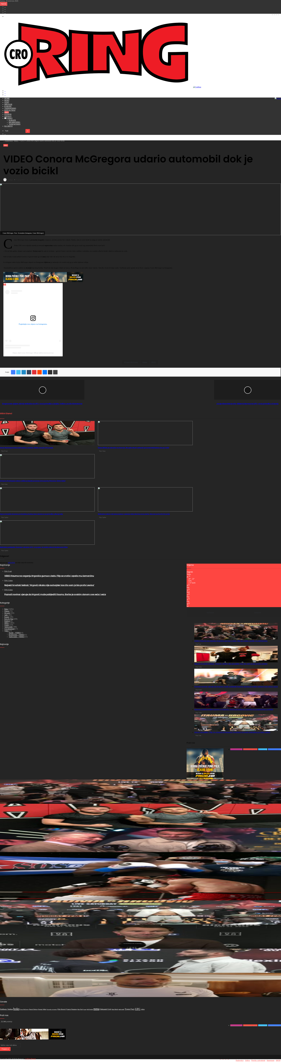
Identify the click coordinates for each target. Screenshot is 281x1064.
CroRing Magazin (30, 1058)
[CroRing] (100, 87)
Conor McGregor (24, 1009)
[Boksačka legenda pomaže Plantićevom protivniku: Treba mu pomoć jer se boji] (140, 888)
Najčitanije (210, 612)
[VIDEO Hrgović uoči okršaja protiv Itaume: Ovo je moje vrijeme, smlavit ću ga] (140, 961)
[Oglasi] (278, 98)
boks (16, 1009)
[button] (236, 631)
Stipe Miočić (115, 1009)
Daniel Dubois (33, 1009)
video (143, 1009)
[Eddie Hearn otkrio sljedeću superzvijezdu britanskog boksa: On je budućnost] (140, 937)
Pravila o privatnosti (258, 1060)
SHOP (278, 1060)
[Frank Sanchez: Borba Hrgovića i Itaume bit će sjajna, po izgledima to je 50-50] (140, 864)
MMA (6, 112)
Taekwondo (10, 108)
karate (84, 1009)
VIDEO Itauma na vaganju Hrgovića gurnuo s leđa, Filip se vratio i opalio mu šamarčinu (230, 641)
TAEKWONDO (14, 124)
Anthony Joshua (6, 1009)
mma (96, 1009)
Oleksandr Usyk (105, 1009)
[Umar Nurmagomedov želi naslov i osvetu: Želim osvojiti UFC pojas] (140, 816)
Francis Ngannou (71, 1009)
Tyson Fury (130, 1009)
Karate (8, 106)
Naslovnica (9, 141)
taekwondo (121, 1009)
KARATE (12, 120)
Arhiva (247, 1060)
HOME (7, 98)
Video (9, 118)
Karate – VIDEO (15, 633)
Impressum (270, 1060)
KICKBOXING (14, 122)
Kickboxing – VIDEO (16, 635)
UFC (137, 1008)
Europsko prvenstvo (52, 1009)
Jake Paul (80, 1009)
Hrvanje (8, 104)
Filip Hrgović (61, 1009)
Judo (6, 102)
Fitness (7, 114)
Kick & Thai (9, 110)
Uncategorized (9, 629)
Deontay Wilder (42, 1009)
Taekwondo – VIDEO (16, 637)
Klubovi (8, 126)
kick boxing (90, 1009)
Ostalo (7, 116)
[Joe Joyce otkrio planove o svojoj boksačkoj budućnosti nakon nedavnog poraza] (140, 985)
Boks (6, 100)
